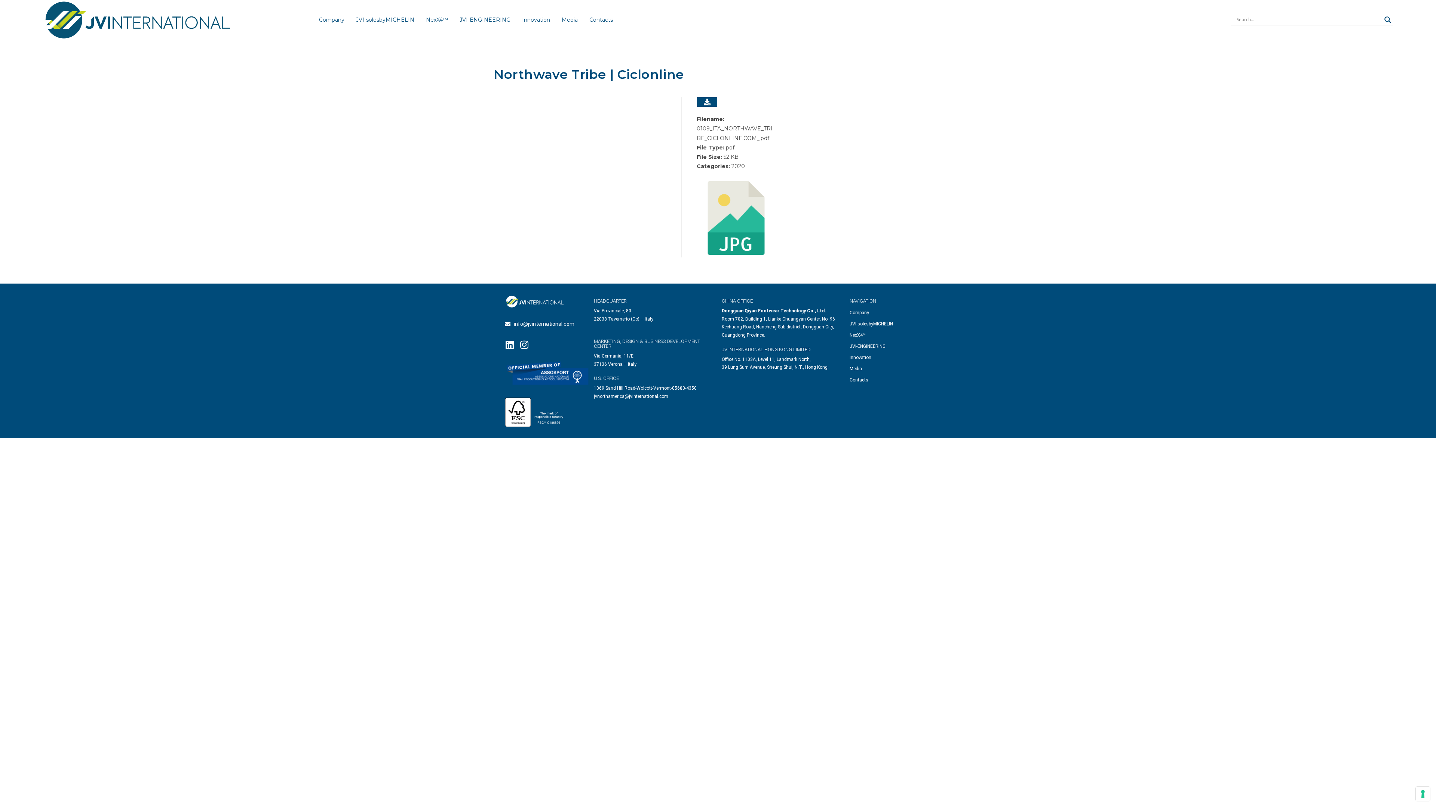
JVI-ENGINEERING (485, 19)
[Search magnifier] (1388, 20)
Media (570, 19)
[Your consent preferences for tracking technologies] (1423, 794)
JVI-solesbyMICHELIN (385, 19)
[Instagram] (524, 344)
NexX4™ (437, 19)
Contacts (601, 19)
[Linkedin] (509, 344)
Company (331, 19)
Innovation (536, 19)
